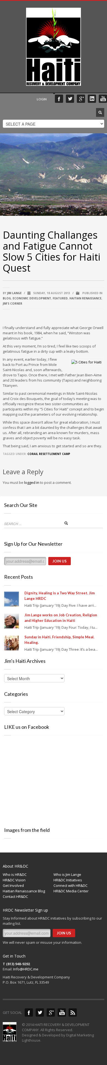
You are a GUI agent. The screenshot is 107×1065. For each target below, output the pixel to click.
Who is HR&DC (15, 874)
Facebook (59, 99)
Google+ (81, 99)
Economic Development (32, 298)
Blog (7, 298)
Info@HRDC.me (25, 969)
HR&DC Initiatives (68, 880)
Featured (60, 298)
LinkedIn (92, 99)
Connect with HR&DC (71, 885)
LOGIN (42, 99)
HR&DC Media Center (71, 891)
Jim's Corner (12, 303)
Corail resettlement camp (48, 454)
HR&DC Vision (14, 880)
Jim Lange (14, 293)
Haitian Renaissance (85, 298)
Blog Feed (73, 1012)
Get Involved (13, 885)
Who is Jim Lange (67, 874)
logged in (31, 482)
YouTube (103, 99)
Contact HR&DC (15, 896)
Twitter (70, 99)
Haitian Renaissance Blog (24, 891)
